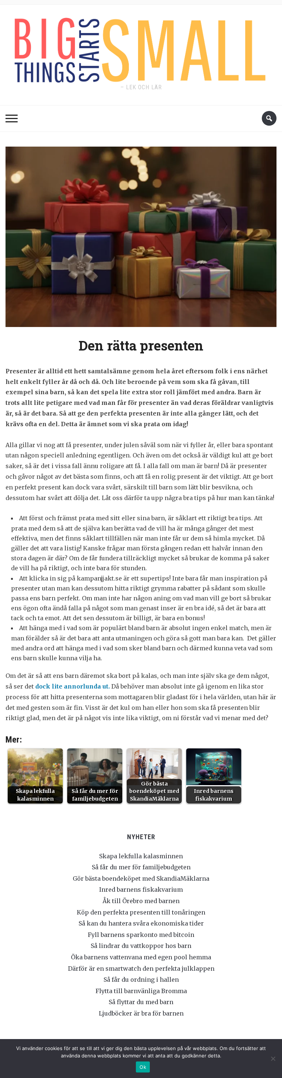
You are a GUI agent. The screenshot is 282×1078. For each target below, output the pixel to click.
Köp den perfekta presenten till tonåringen (141, 912)
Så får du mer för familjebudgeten (141, 867)
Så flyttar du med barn (141, 1002)
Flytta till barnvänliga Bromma (141, 991)
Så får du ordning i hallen (141, 979)
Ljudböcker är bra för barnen (141, 1013)
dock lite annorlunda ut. (72, 686)
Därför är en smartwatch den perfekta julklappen (141, 968)
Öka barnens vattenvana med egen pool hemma (141, 957)
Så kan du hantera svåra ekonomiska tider (141, 923)
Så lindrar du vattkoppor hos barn (141, 945)
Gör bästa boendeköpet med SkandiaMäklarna (141, 878)
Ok (143, 1067)
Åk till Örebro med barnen (141, 901)
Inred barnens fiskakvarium (141, 889)
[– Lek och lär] (141, 48)
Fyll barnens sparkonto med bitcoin (141, 934)
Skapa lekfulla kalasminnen (141, 856)
